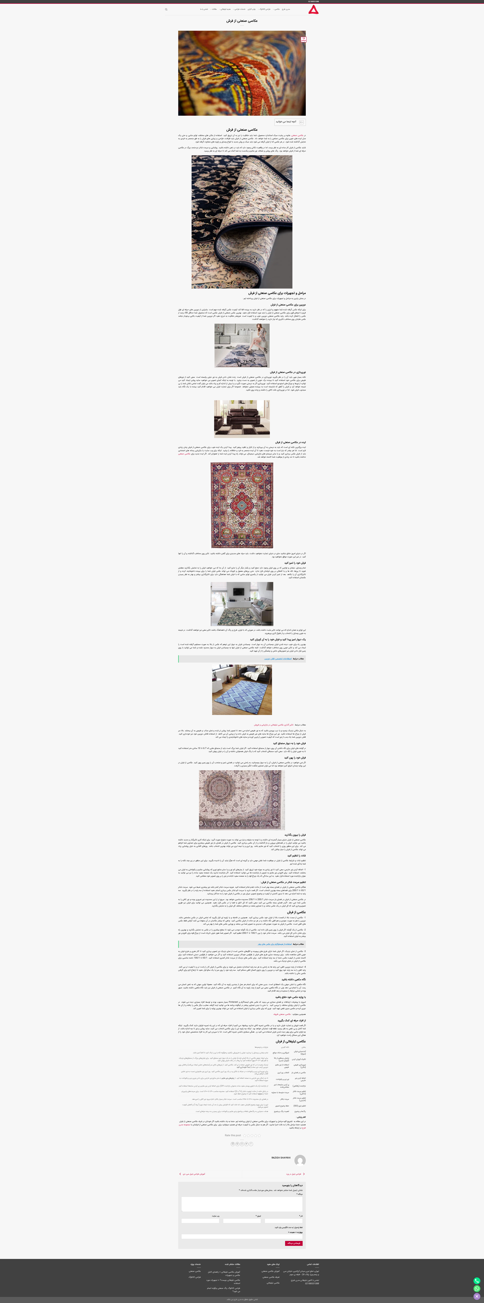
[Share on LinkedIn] (233, 1144)
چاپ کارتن (251, 9)
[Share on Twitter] (246, 1144)
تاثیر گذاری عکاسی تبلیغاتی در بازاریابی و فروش (273, 725)
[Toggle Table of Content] (300, 122)
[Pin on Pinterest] (237, 1144)
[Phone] (477, 1280)
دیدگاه (300, 1194)
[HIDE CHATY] (477, 1296)
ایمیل (258, 1216)
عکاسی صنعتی (297, 135)
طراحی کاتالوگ (265, 9)
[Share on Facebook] (251, 1144)
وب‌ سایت (215, 1216)
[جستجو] (166, 9)
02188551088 (313, 1)
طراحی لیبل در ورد (294, 1174)
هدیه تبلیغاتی (226, 9)
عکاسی (277, 9)
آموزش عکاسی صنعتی (271, 1271)
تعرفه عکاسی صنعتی (271, 1277)
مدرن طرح (286, 9)
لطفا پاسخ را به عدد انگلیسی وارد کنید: (289, 1227)
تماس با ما (204, 9)
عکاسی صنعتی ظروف (282, 1014)
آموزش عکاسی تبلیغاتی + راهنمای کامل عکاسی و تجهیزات (224, 1273)
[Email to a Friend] (242, 1144)
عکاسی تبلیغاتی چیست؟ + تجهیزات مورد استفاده (223, 1282)
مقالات (214, 9)
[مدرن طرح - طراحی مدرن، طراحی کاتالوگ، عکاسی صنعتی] (306, 9)
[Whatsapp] (477, 1288)
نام (301, 1216)
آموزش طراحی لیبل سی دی (193, 1174)
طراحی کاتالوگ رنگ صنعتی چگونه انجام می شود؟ (223, 1290)
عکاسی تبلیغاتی (273, 1283)
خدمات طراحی (240, 9)
